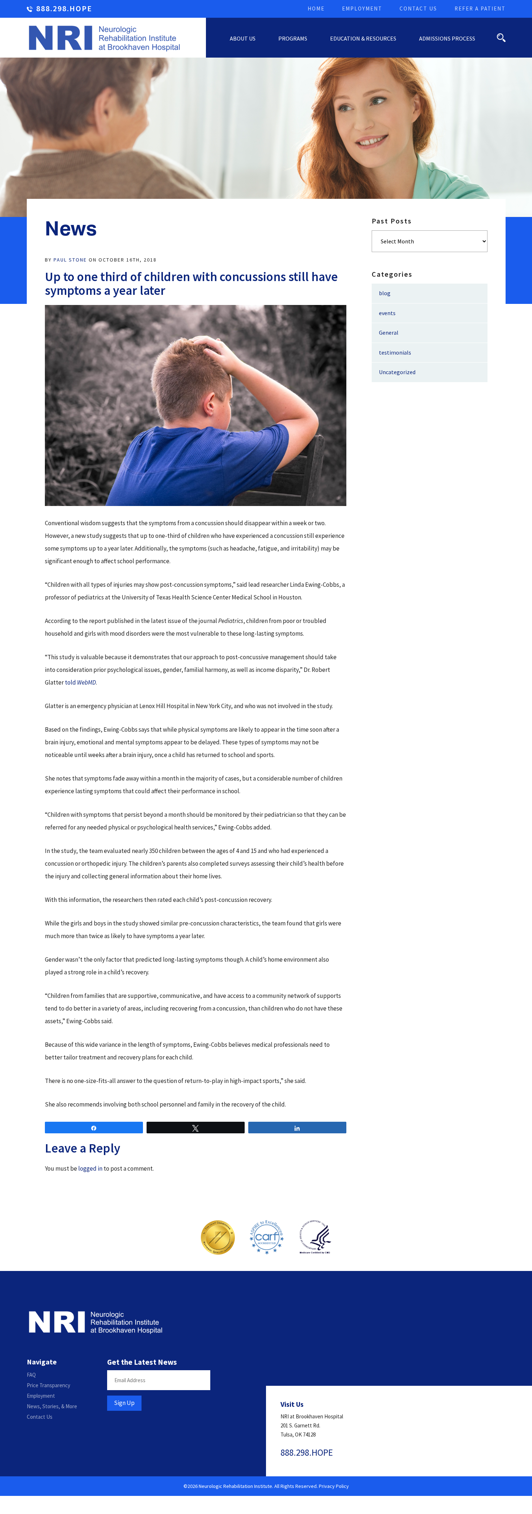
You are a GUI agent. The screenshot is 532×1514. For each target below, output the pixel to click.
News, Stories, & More (52, 1406)
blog (384, 293)
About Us (243, 38)
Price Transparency (48, 1385)
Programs (292, 38)
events (387, 313)
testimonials (395, 352)
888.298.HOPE (64, 8)
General (388, 332)
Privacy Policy (334, 1486)
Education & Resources (363, 38)
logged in (90, 1168)
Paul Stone (70, 259)
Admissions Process (447, 38)
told (80, 682)
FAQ (31, 1374)
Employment (362, 8)
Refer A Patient (480, 8)
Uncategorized (397, 372)
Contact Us (418, 8)
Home (316, 8)
